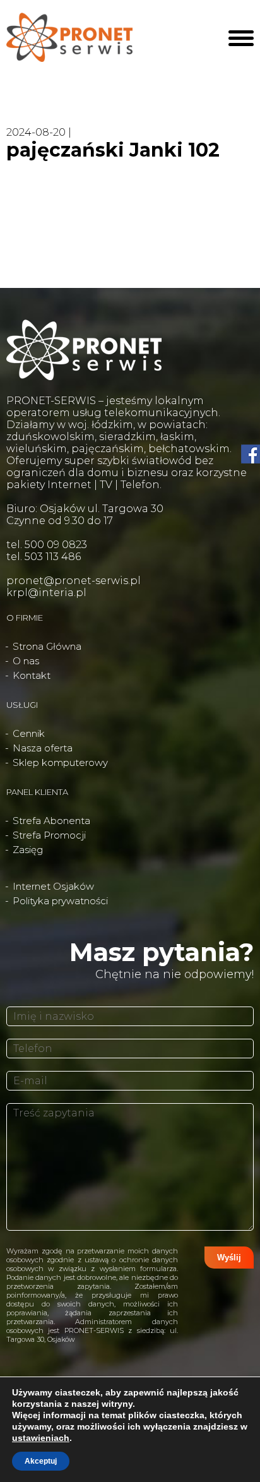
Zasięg (28, 850)
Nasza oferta (43, 748)
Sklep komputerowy (60, 762)
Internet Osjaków (53, 886)
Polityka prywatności (60, 901)
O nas (26, 661)
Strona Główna (47, 646)
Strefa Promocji (49, 835)
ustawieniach (40, 1438)
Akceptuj (41, 1461)
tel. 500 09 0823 (46, 545)
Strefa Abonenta (51, 821)
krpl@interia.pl (46, 593)
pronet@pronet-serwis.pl (73, 581)
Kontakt (31, 675)
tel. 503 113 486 (43, 557)
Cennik (29, 733)
